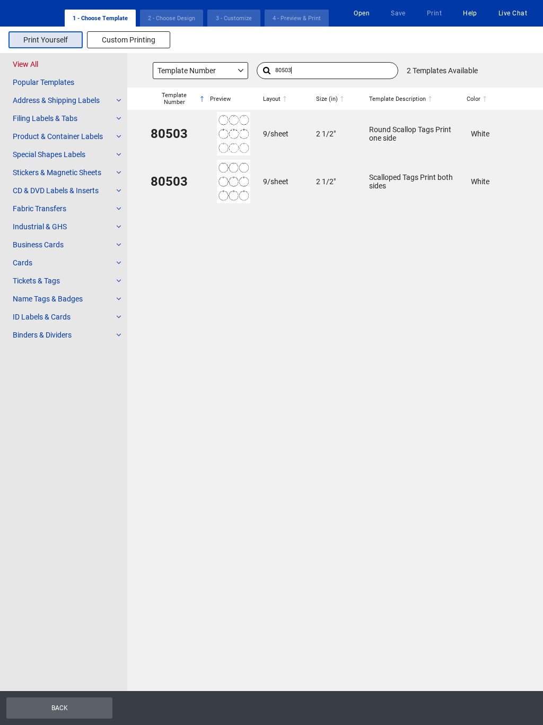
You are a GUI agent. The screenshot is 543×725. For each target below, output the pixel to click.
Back (59, 708)
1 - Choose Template (100, 18)
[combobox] (200, 70)
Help (470, 13)
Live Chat (512, 13)
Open (362, 13)
